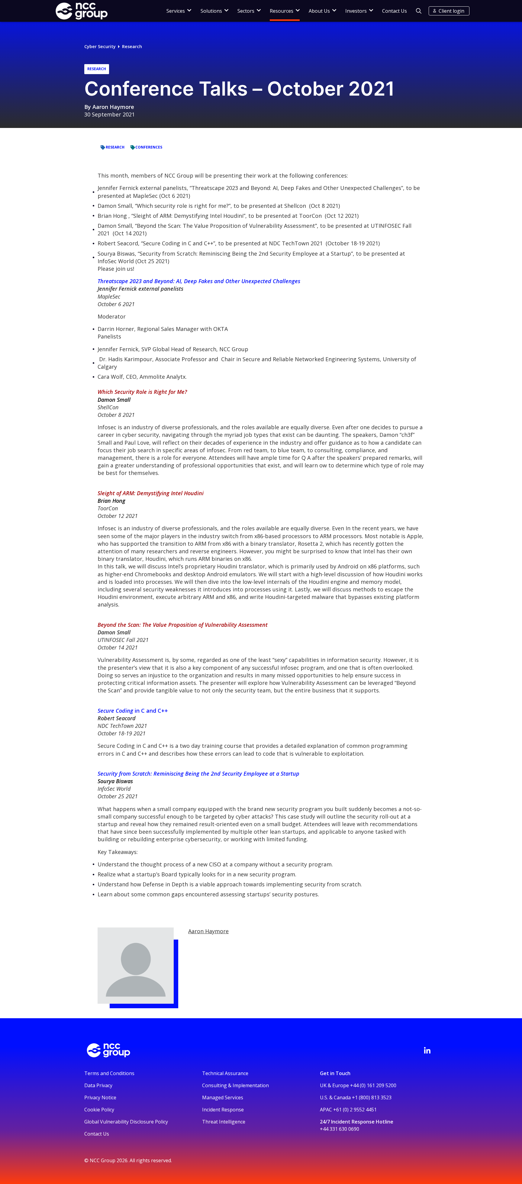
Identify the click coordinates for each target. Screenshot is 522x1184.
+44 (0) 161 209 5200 (373, 1085)
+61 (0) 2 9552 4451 (355, 1109)
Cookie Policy (99, 1109)
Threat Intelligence (223, 1121)
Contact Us (394, 11)
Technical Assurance (225, 1073)
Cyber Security (100, 46)
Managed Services (222, 1097)
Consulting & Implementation (235, 1085)
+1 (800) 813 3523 (372, 1097)
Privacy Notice (100, 1097)
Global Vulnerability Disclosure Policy (126, 1121)
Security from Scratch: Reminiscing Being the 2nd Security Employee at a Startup (198, 773)
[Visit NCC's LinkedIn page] (427, 1050)
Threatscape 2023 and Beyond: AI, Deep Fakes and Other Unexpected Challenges (199, 281)
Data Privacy (98, 1085)
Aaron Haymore (113, 106)
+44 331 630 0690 (339, 1129)
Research (132, 46)
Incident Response (223, 1109)
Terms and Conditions (109, 1073)
